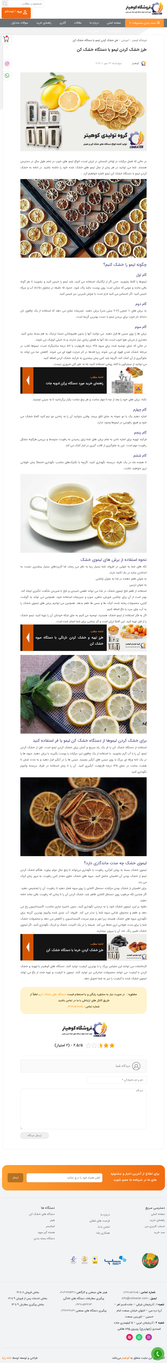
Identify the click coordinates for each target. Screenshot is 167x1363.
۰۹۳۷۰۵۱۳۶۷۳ (83, 1304)
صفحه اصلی (114, 23)
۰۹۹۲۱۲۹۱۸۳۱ (68, 1310)
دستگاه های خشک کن (52, 994)
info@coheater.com (135, 1298)
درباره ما (94, 23)
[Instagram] (148, 1337)
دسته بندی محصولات (144, 23)
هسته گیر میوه (46, 1232)
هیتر (52, 1220)
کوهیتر (135, 63)
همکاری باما (103, 1233)
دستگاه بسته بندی (44, 1238)
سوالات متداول (19, 23)
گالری (63, 23)
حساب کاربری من (155, 1226)
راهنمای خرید (44, 23)
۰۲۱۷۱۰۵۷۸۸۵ (75, 1006)
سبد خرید (159, 1232)
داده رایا (6, 1358)
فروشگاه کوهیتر (139, 40)
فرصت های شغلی (99, 1221)
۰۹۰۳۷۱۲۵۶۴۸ (68, 1292)
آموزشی (125, 40)
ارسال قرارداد (114, 31)
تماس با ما (93, 31)
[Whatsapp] (139, 1337)
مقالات (77, 23)
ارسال (15, 1177)
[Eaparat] (129, 1337)
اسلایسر (50, 1226)
